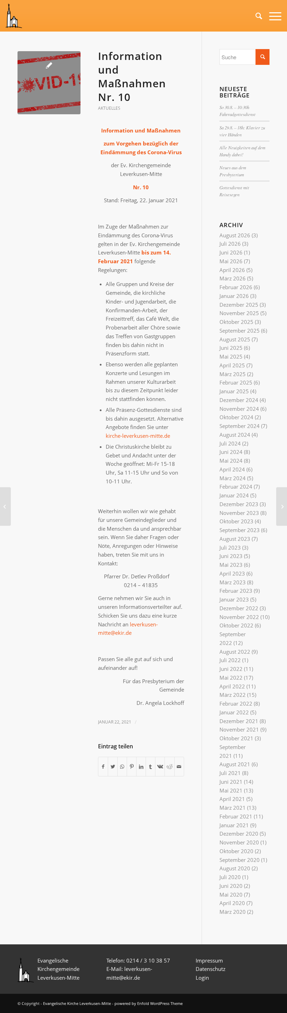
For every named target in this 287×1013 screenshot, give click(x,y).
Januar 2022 (234, 712)
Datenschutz (211, 968)
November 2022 (239, 616)
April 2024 (232, 469)
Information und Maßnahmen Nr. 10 (132, 76)
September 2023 (239, 529)
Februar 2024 (235, 486)
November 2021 (239, 729)
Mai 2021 (231, 790)
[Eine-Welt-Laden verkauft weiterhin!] (281, 506)
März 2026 (232, 278)
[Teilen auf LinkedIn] (141, 766)
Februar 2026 (235, 287)
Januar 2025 (234, 391)
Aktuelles (109, 108)
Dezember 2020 (238, 833)
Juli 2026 (230, 243)
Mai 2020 (231, 894)
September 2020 (239, 859)
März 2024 (232, 478)
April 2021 (232, 798)
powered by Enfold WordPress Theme (148, 1003)
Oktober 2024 (236, 417)
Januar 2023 (234, 599)
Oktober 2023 (236, 521)
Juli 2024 (230, 443)
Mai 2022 (231, 677)
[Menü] (271, 16)
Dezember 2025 (238, 304)
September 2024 (239, 425)
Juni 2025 (231, 347)
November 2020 (239, 842)
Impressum (209, 960)
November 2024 (239, 408)
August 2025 (234, 339)
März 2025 (232, 374)
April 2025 (232, 365)
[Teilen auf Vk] (159, 766)
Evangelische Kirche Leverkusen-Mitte (77, 1003)
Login (202, 977)
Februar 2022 (235, 703)
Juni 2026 (231, 252)
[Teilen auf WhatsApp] (122, 766)
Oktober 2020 (236, 851)
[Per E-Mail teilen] (179, 766)
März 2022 (232, 694)
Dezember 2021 (238, 721)
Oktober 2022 (236, 625)
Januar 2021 (234, 825)
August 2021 (234, 764)
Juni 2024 (231, 451)
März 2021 (232, 807)
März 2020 (232, 911)
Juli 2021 (230, 772)
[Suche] (255, 16)
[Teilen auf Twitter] (112, 766)
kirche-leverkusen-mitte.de (138, 435)
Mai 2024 (231, 460)
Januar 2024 (234, 495)
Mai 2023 (231, 564)
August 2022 (234, 651)
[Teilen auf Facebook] (103, 766)
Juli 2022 (230, 660)
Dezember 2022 (238, 608)
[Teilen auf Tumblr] (150, 766)
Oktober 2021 (236, 738)
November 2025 (239, 313)
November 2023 (239, 512)
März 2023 (232, 582)
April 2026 (232, 269)
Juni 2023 (231, 555)
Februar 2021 (235, 816)
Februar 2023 (235, 590)
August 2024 (234, 434)
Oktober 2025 (236, 321)
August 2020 (234, 868)
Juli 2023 (230, 547)
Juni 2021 (231, 781)
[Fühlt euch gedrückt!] (5, 506)
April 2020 (232, 902)
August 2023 (234, 538)
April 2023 (232, 573)
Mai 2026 (231, 261)
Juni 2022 (231, 668)
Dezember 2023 (238, 504)
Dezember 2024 (238, 399)
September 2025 (239, 330)
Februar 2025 (235, 382)
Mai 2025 (231, 356)
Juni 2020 (231, 885)
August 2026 (234, 235)
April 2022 (232, 686)
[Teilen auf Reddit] (169, 766)
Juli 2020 (230, 877)
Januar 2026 (234, 295)
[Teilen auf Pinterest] (131, 766)
